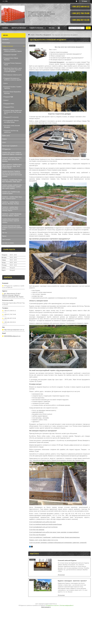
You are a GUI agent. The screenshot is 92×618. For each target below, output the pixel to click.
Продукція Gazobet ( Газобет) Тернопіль (12, 87)
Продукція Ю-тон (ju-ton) (11, 117)
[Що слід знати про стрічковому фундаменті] (38, 54)
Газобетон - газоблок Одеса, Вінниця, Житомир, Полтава (10, 202)
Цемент (6, 100)
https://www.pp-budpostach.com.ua (14, 329)
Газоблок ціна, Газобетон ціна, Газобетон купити (11, 192)
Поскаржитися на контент (52, 605)
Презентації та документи (9, 145)
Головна (5, 28)
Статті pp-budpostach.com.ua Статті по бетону (43, 527)
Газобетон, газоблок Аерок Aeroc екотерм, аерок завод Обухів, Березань (12, 159)
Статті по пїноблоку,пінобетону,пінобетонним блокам (45, 524)
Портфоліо (5, 39)
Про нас (52, 28)
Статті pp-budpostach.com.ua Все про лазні (42, 522)
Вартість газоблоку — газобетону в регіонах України (13, 50)
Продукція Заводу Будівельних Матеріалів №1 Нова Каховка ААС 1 (13, 112)
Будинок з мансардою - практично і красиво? (72, 580)
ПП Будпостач (6, 149)
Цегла (6, 83)
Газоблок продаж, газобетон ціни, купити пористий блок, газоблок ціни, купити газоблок (12, 186)
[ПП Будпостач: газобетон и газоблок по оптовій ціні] (13, 14)
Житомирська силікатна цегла (13, 75)
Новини (4, 139)
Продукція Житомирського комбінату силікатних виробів (12, 79)
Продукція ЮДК (8, 96)
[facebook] (30, 547)
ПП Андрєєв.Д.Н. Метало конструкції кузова (11, 121)
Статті (32, 35)
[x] (32, 547)
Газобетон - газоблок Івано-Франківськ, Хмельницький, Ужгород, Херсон (10, 208)
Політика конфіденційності (66, 605)
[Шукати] (88, 28)
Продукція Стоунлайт (10, 54)
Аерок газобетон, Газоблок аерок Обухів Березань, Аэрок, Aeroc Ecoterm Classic (12, 166)
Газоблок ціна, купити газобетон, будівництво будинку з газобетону (12, 153)
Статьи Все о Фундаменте (43, 35)
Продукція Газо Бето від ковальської (11, 131)
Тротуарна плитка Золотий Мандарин (12, 126)
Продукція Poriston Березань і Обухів (13, 63)
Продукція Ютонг (9, 107)
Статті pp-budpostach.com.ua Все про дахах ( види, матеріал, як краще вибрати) (54, 532)
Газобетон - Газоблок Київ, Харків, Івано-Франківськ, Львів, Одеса (12, 180)
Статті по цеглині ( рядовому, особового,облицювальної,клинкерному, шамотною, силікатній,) (58, 542)
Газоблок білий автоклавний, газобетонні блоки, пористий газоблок (10, 220)
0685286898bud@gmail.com (12, 336)
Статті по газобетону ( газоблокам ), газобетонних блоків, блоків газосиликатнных (54, 537)
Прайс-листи (6, 135)
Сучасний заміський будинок (67, 560)
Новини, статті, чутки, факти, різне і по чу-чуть (43, 540)
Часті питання (6, 239)
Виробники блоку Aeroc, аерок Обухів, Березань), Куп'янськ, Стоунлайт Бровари (13, 69)
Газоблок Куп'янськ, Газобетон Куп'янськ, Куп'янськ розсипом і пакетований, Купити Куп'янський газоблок (12, 174)
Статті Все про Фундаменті (37, 534)
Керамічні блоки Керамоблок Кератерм (12, 92)
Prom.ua (55, 603)
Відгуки (4, 236)
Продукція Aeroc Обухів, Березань (11, 58)
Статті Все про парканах (36, 529)
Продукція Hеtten (9, 103)
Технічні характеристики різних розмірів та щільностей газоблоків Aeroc (12, 227)
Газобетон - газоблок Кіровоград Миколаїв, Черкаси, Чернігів (11, 214)
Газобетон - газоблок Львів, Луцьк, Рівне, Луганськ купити (12, 197)
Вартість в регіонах (19, 28)
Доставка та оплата (8, 243)
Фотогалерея (6, 42)
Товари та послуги (36, 28)
